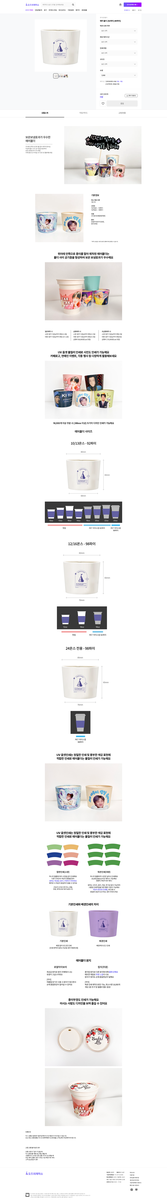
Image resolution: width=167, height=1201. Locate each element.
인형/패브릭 (38, 10)
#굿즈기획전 (29, 10)
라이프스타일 (53, 10)
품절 (122, 103)
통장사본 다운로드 (134, 1185)
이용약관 (132, 1175)
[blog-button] (136, 1191)
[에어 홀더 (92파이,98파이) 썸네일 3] (65, 76)
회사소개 (132, 1172)
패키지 (78, 10)
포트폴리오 (127, 10)
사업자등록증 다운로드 (135, 1182)
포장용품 (84, 10)
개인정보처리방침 (134, 1180)
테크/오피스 (62, 10)
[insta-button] (132, 1191)
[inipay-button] (27, 1196)
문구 (45, 10)
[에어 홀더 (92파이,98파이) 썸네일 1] (55, 76)
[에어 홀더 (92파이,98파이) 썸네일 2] (60, 76)
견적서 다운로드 (132, 95)
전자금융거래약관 (134, 1177)
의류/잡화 (71, 10)
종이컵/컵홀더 (103, 17)
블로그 (134, 10)
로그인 (139, 10)
